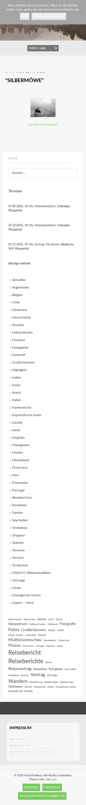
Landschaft (30, 635)
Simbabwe (19, 527)
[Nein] (81, 12)
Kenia (16, 430)
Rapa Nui (50, 646)
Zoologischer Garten (66, 687)
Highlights (19, 370)
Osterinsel (63, 640)
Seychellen (20, 520)
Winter (28, 687)
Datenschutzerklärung (48, 16)
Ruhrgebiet (56, 669)
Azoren (41, 619)
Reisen (48, 662)
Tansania (18, 550)
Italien (16, 400)
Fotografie (68, 624)
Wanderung (36, 682)
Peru (15, 475)
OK (25, 16)
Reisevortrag (19, 669)
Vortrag (38, 675)
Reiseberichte (22, 497)
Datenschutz (21, 745)
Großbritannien (23, 362)
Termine (18, 557)
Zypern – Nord (23, 602)
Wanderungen (51, 682)
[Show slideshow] (43, 125)
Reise (60, 646)
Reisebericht (24, 653)
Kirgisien (18, 437)
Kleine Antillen (15, 635)
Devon (59, 619)
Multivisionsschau (24, 640)
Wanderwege (66, 682)
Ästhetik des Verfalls (20, 691)
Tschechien (20, 565)
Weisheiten (15, 686)
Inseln (16, 385)
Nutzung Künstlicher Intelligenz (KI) (35, 752)
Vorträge (18, 580)
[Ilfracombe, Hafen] (43, 107)
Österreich (20, 467)
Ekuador (18, 325)
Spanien (18, 542)
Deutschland (21, 317)
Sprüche (25, 675)
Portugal (18, 490)
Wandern (18, 681)
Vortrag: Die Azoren (47, 244)
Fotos (13, 630)
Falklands (53, 624)
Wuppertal (40, 687)
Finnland (18, 340)
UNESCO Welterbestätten (31, 573)
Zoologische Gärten (26, 595)
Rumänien (19, 505)
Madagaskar (21, 445)
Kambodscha (21, 407)
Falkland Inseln (37, 624)
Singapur (18, 535)
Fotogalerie (20, 347)
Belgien (17, 295)
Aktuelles (19, 280)
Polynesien (20, 482)
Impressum (20, 739)
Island (16, 392)
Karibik (17, 422)
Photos (14, 646)
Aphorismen (15, 619)
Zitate (16, 588)
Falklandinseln (22, 332)
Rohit (54, 779)
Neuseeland (20, 460)
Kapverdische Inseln (26, 415)
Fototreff (18, 355)
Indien (16, 377)
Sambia (17, 512)
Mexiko (17, 452)
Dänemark (19, 310)
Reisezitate (40, 669)
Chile (16, 302)
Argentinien (20, 287)
